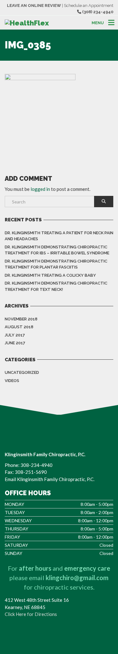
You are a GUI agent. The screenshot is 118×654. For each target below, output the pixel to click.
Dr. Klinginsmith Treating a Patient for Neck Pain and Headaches (59, 235)
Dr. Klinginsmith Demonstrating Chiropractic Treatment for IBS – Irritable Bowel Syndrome (57, 250)
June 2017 (15, 343)
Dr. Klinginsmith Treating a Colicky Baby (50, 275)
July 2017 (15, 335)
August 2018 (19, 326)
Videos (12, 380)
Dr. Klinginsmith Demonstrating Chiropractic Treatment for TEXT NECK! (56, 286)
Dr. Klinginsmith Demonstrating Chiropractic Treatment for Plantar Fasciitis (56, 264)
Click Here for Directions (31, 614)
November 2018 (21, 319)
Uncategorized (22, 372)
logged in (40, 189)
